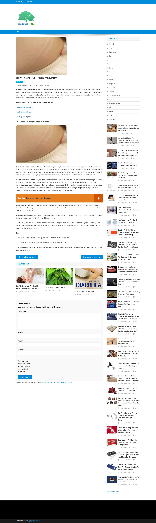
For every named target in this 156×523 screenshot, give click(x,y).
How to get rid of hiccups (24, 112)
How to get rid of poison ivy (55, 287)
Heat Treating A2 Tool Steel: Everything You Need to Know (128, 221)
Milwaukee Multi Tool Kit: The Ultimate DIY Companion (128, 389)
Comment (22, 312)
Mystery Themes (35, 521)
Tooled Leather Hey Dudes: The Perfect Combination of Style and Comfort (128, 353)
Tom (32, 85)
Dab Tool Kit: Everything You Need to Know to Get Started (128, 164)
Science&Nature (114, 103)
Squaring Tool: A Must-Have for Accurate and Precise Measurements (127, 341)
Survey (111, 111)
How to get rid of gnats (23, 117)
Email (20, 341)
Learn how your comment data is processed (57, 382)
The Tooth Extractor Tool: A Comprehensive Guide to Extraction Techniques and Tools (127, 416)
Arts (110, 48)
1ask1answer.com (113, 491)
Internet (111, 80)
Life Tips (112, 87)
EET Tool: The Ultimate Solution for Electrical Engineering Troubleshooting (128, 257)
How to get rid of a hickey (24, 107)
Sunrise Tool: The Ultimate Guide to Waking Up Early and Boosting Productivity (128, 232)
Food (110, 64)
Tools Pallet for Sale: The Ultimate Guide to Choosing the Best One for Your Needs (128, 329)
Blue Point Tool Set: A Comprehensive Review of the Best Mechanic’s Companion (128, 316)
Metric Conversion (115, 95)
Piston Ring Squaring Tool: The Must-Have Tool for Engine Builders (128, 366)
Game (111, 68)
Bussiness (112, 52)
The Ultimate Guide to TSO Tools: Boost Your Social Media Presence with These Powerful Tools (129, 401)
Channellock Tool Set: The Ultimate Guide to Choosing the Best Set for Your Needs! (128, 245)
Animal (111, 44)
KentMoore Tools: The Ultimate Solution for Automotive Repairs (128, 304)
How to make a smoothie (91, 257)
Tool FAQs (112, 119)
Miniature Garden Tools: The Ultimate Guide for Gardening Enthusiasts (128, 128)
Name (20, 332)
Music (111, 99)
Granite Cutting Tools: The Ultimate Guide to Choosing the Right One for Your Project (128, 378)
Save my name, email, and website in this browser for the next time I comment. (24, 366)
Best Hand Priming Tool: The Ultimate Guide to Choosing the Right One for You (128, 430)
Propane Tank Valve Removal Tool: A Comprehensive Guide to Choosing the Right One (128, 153)
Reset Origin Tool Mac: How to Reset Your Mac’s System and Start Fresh (128, 479)
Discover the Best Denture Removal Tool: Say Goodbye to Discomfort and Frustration (129, 269)
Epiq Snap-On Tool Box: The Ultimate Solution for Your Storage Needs (127, 442)
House (111, 72)
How (110, 76)
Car (110, 56)
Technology (113, 115)
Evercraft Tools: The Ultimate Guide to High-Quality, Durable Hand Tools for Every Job (128, 455)
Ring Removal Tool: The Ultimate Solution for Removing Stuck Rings (129, 210)
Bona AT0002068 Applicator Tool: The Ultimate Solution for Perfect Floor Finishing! (128, 467)
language (112, 84)
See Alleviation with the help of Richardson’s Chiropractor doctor (27, 287)
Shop (110, 107)
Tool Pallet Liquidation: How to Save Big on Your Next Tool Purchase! (128, 175)
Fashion (111, 60)
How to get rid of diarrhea (84, 291)
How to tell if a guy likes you (28, 257)
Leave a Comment (43, 85)
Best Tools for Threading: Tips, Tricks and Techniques (129, 293)
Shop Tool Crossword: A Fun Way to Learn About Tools (128, 186)
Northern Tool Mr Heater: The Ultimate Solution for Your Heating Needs (128, 197)
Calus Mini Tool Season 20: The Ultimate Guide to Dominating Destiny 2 (129, 282)
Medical (19, 82)
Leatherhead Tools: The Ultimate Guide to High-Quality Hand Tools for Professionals (128, 140)
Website (20, 350)
